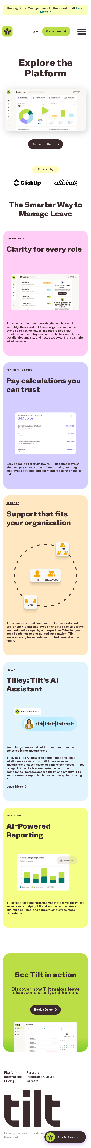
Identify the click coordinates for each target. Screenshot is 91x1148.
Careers (32, 1081)
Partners (33, 1072)
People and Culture (40, 1077)
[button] (82, 31)
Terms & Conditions (30, 1133)
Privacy (9, 1133)
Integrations (13, 1077)
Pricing (9, 1081)
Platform (10, 1072)
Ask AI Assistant (70, 1137)
